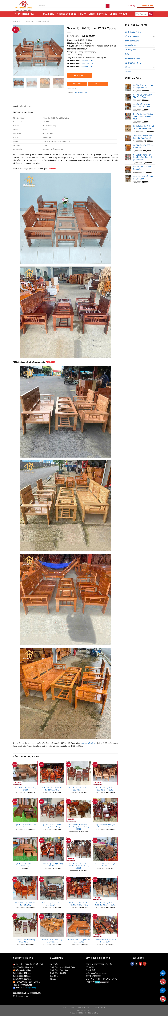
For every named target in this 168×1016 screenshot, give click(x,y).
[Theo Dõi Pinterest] (140, 964)
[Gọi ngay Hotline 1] (163, 981)
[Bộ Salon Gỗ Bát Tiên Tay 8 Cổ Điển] (105, 849)
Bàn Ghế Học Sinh (132, 58)
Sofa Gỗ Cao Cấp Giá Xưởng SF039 (25, 789)
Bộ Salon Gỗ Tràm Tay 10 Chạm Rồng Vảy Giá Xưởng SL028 (79, 827)
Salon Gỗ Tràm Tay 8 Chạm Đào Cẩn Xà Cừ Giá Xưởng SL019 (79, 866)
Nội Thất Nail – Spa (133, 63)
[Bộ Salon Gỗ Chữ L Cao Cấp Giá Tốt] (25, 810)
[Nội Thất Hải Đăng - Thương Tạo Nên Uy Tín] (23, 6)
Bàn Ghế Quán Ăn (132, 41)
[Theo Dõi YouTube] (145, 964)
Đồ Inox (128, 72)
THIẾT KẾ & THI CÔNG (66, 14)
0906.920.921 (35, 993)
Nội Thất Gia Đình (28, 21)
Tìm (150, 14)
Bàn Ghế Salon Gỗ (42, 21)
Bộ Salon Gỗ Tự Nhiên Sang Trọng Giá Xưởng (52, 941)
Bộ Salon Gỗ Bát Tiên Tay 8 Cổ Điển (105, 865)
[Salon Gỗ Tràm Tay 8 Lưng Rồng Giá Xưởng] (25, 925)
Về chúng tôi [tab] (25, 106)
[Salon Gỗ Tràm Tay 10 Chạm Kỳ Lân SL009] (105, 925)
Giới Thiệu (53, 964)
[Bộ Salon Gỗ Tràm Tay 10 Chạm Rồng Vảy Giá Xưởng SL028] (79, 810)
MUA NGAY (79, 75)
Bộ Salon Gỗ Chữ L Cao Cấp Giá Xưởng (25, 865)
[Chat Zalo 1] (163, 973)
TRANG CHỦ (48, 14)
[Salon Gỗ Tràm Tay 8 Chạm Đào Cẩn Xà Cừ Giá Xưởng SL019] (79, 849)
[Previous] (17, 50)
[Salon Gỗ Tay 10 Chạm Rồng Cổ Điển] (52, 849)
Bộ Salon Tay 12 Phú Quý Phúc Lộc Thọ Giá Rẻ (105, 826)
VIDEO (92, 14)
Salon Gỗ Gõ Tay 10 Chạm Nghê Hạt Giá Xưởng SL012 (105, 904)
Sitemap (52, 979)
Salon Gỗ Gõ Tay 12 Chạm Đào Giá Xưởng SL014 (105, 789)
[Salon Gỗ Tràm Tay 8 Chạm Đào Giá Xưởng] (79, 773)
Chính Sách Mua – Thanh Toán (62, 967)
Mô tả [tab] (15, 106)
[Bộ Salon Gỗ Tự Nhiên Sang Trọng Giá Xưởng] (52, 925)
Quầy (127, 54)
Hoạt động (53, 976)
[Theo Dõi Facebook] (132, 964)
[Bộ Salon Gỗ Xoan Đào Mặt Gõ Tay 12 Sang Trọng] (52, 810)
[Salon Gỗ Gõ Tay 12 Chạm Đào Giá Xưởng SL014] (105, 773)
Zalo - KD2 (97, 84)
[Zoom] (16, 73)
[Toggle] (154, 32)
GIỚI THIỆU (102, 14)
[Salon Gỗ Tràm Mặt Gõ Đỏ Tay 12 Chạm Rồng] (52, 773)
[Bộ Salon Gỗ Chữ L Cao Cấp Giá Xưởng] (25, 849)
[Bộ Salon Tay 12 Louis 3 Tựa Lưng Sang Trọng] (52, 888)
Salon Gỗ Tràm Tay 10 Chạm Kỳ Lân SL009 (105, 941)
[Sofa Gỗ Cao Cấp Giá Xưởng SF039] (25, 773)
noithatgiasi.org (29, 988)
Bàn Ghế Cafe (130, 45)
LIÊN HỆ (113, 14)
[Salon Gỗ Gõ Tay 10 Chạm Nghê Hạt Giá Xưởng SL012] (105, 888)
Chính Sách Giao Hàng (58, 970)
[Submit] (107, 6)
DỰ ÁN (83, 14)
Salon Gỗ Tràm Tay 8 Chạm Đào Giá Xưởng (79, 789)
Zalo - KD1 (77, 84)
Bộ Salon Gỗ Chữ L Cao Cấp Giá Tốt (25, 826)
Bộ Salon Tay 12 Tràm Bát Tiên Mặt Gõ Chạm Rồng (78, 904)
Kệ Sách (128, 67)
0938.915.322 (147, 6)
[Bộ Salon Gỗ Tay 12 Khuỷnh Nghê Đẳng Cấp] (25, 888)
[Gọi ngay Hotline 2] (163, 999)
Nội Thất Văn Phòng (133, 32)
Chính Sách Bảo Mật (57, 973)
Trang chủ (16, 21)
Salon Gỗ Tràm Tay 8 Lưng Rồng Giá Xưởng (25, 941)
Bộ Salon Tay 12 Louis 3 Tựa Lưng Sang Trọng (52, 904)
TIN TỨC (123, 14)
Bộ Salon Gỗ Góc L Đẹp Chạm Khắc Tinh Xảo (79, 941)
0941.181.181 (88, 63)
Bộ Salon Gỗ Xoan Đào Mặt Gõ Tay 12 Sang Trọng (52, 826)
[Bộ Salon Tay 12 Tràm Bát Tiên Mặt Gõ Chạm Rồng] (79, 888)
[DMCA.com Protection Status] (102, 982)
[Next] (60, 50)
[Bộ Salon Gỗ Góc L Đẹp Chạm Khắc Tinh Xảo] (79, 925)
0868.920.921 (88, 61)
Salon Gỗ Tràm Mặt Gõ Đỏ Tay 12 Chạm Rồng (52, 789)
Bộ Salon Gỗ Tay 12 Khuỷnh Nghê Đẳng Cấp (25, 904)
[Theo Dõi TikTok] (136, 964)
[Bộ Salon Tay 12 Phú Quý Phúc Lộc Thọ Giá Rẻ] (105, 810)
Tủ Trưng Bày (130, 50)
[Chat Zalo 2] (163, 990)
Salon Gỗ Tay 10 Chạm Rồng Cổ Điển (52, 865)
